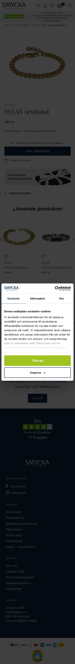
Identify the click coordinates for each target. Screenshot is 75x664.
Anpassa (35, 372)
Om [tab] (61, 298)
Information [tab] (37, 298)
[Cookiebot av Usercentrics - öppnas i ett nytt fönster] (55, 288)
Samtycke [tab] (13, 298)
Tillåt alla (37, 360)
